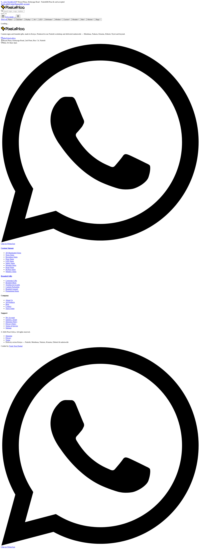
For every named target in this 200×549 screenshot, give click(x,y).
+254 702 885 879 (9, 2)
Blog (7, 304)
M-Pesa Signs (11, 270)
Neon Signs (10, 255)
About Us (9, 300)
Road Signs (10, 267)
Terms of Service (12, 326)
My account (25, 4)
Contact (12, 4)
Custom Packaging (12, 287)
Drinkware (48, 19)
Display (27, 19)
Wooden (75, 19)
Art (35, 19)
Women (89, 19)
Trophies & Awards (13, 285)
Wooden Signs (11, 265)
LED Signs (10, 261)
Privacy (8, 338)
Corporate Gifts (11, 281)
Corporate (19, 19)
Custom (66, 19)
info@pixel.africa (9, 38)
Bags (97, 19)
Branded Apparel (12, 289)
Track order (5, 4)
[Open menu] (18, 16)
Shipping (9, 336)
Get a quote (10, 17)
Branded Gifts (6, 276)
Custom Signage (7, 248)
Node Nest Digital (15, 346)
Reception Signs (11, 257)
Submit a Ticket (11, 320)
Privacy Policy (11, 324)
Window (57, 19)
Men (82, 19)
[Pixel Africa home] (12, 9)
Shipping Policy (11, 322)
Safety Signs (10, 263)
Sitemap (8, 328)
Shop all (4, 19)
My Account (10, 318)
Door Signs (10, 259)
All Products (10, 302)
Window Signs (11, 272)
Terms (8, 340)
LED (40, 19)
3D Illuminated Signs (13, 253)
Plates (10, 19)
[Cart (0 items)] (3, 16)
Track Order (10, 309)
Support (18, 4)
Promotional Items (12, 291)
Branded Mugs (11, 283)
